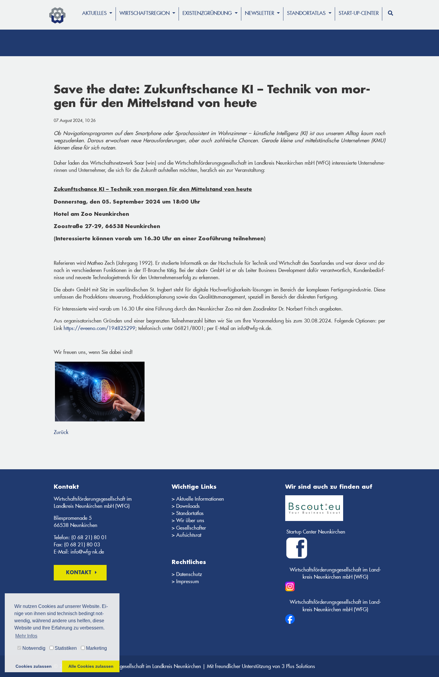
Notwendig (33, 648)
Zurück (61, 432)
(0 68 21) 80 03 (82, 544)
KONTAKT (78, 572)
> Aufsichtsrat (186, 535)
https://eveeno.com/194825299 (99, 328)
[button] (97, 18)
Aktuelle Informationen (200, 499)
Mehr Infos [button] (26, 635)
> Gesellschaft (187, 528)
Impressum (187, 581)
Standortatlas (190, 513)
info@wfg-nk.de (87, 551)
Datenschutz (189, 574)
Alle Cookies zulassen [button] (90, 666)
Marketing (96, 648)
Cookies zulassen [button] (34, 666)
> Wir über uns (188, 520)
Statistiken (65, 648)
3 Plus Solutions (298, 666)
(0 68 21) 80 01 (89, 537)
